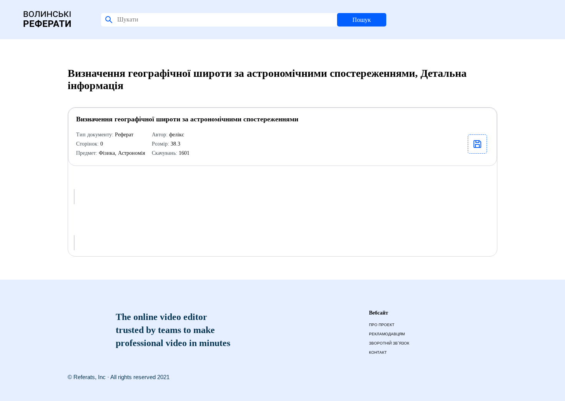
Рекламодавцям (387, 334)
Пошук (361, 20)
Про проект (381, 325)
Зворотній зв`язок (389, 343)
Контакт (378, 352)
